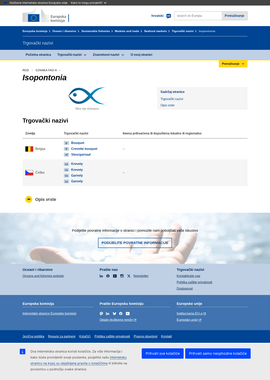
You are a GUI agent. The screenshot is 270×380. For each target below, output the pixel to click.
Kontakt (166, 336)
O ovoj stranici (141, 54)
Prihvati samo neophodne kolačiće (218, 353)
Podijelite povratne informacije (135, 243)
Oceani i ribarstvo (64, 31)
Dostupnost (185, 288)
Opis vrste (167, 105)
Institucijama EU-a (189, 313)
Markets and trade (127, 31)
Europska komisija (35, 31)
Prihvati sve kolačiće (163, 353)
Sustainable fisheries (95, 31)
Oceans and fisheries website (43, 276)
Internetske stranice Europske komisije (49, 313)
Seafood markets (155, 31)
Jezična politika (33, 336)
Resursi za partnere (62, 336)
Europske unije (187, 319)
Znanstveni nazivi (106, 54)
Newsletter (140, 276)
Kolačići (85, 336)
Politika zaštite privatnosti (194, 282)
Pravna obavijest (145, 336)
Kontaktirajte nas (188, 276)
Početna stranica (38, 54)
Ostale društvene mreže (116, 319)
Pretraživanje (234, 15)
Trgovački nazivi (183, 31)
